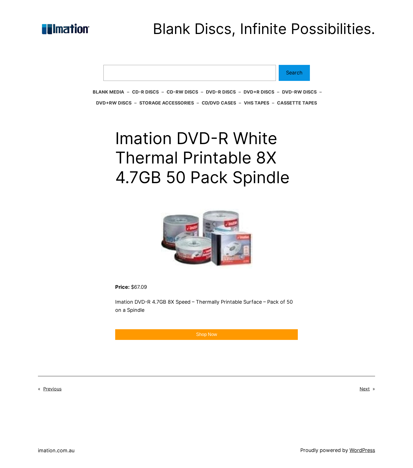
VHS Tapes (256, 103)
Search (294, 73)
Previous (52, 389)
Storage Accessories (166, 103)
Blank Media (108, 92)
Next (365, 389)
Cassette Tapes (297, 103)
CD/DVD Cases (219, 103)
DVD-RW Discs (299, 92)
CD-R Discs (145, 92)
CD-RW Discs (182, 92)
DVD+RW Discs (113, 103)
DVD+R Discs (259, 92)
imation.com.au (56, 450)
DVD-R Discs (221, 92)
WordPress (362, 450)
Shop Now (206, 334)
